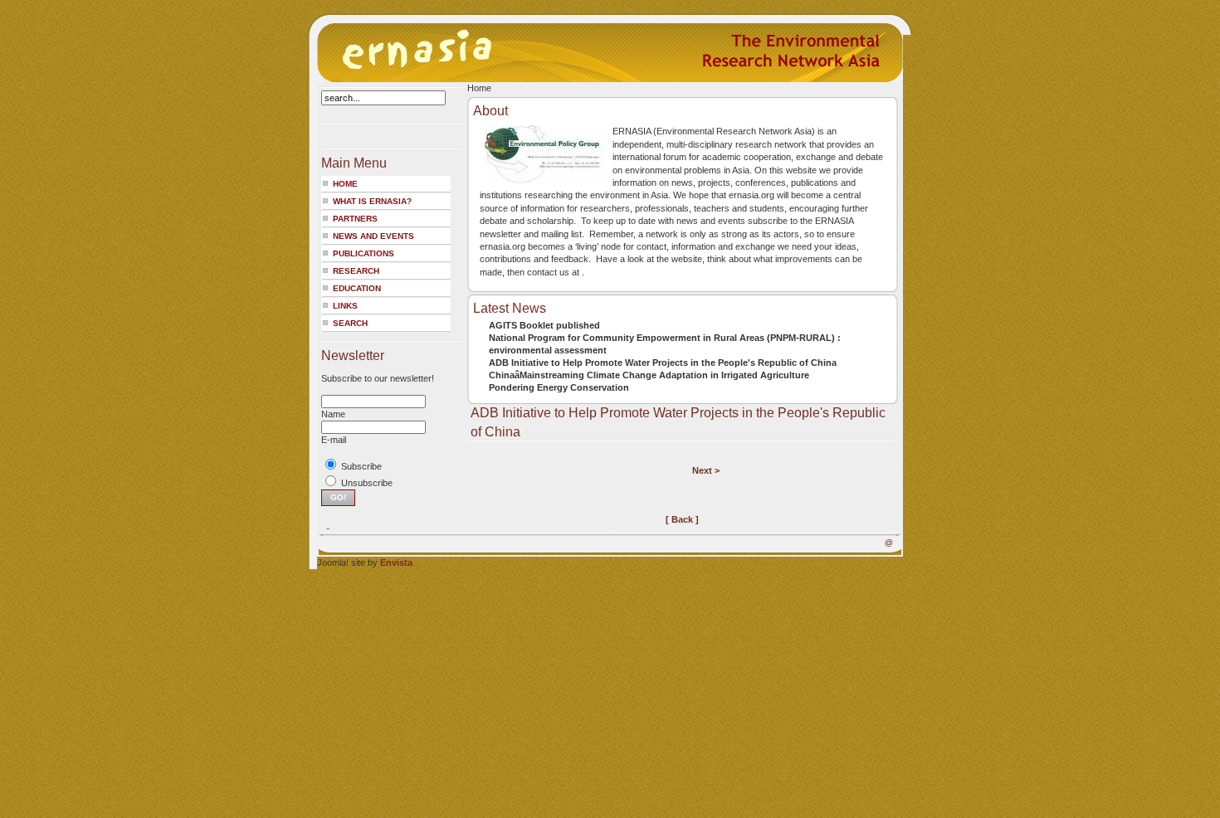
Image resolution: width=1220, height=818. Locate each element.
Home (345, 183)
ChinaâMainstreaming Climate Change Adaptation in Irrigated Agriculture (649, 375)
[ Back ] (682, 519)
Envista (396, 562)
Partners (355, 218)
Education (357, 288)
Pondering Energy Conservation (559, 387)
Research (356, 270)
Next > (706, 470)
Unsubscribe (367, 483)
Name (333, 414)
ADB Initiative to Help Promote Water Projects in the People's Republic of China (663, 363)
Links (345, 305)
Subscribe (361, 466)
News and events (373, 236)
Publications (363, 253)
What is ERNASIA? (372, 201)
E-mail (333, 440)
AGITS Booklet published (544, 325)
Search (350, 323)
